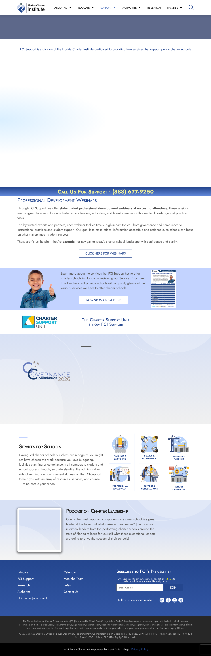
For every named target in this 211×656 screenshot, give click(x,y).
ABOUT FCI (61, 7)
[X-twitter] (180, 600)
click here (169, 578)
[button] (176, 511)
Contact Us (71, 591)
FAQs (67, 585)
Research (23, 585)
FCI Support (25, 578)
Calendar (70, 572)
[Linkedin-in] (162, 600)
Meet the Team (73, 578)
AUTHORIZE (129, 7)
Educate (22, 572)
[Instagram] (174, 600)
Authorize (24, 591)
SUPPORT (106, 7)
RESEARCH (154, 7)
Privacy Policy (139, 649)
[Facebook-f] (168, 600)
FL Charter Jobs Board (32, 598)
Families (172, 7)
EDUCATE (84, 7)
